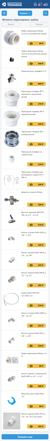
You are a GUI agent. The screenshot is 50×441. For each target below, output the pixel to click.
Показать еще (25, 436)
